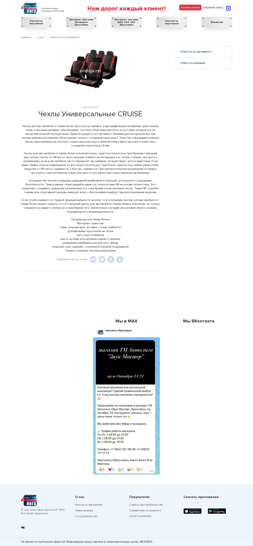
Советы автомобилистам (146, 505)
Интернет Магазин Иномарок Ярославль (81, 22)
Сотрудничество (86, 516)
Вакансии (217, 22)
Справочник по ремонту (145, 510)
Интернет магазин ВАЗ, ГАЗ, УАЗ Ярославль (126, 22)
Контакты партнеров (172, 22)
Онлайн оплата (190, 7)
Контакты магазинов (36, 22)
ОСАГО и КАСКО (140, 516)
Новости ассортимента (196, 52)
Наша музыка (84, 510)
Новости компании (193, 63)
